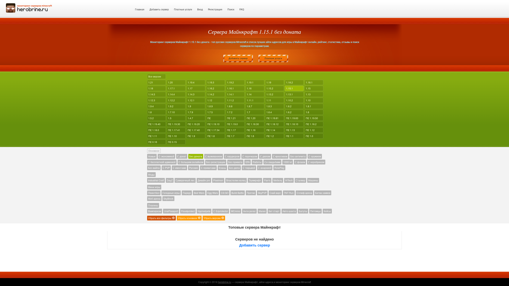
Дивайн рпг (204, 180)
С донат (181, 156)
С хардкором (232, 156)
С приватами (208, 167)
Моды (151, 174)
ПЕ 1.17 (231, 130)
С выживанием (213, 156)
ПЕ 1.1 (289, 136)
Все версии (154, 76)
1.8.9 (210, 106)
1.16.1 (230, 88)
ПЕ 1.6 (250, 136)
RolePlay (279, 167)
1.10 (308, 100)
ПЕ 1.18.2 (311, 124)
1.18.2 (289, 82)
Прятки (251, 192)
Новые (152, 156)
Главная (139, 9)
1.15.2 (269, 88)
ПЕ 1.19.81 (272, 118)
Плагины (153, 205)
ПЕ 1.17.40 (194, 130)
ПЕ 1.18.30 (253, 124)
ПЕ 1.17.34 (213, 130)
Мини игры (154, 187)
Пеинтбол (153, 192)
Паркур (187, 192)
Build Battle (237, 192)
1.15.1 (289, 88)
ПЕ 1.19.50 (312, 118)
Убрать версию (212, 218)
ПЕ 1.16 (251, 130)
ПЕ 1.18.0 (153, 130)
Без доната (195, 156)
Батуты (303, 211)
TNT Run (289, 192)
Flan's (267, 180)
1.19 (268, 82)
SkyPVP (262, 192)
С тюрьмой (249, 167)
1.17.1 (171, 88)
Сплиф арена (304, 192)
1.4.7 (190, 118)
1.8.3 (269, 106)
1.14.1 (230, 94)
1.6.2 (288, 112)
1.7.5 (210, 112)
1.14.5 (151, 94)
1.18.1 (309, 82)
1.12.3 (151, 100)
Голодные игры (171, 192)
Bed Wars (199, 192)
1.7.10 (171, 112)
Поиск (230, 9)
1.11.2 (230, 100)
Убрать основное (188, 218)
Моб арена (154, 198)
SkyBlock (168, 198)
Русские (193, 167)
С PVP (166, 167)
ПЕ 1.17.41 (174, 130)
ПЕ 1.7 (230, 136)
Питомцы (315, 211)
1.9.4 (151, 106)
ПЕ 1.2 (270, 136)
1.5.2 (151, 118)
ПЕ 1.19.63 (292, 118)
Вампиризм (154, 211)
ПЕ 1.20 (251, 118)
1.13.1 (289, 94)
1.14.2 (210, 94)
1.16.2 (210, 88)
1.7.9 (190, 112)
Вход (200, 9)
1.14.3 (191, 94)
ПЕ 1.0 (309, 136)
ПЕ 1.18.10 (292, 124)
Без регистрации (215, 162)
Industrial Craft (156, 180)
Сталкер (300, 180)
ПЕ (209, 118)
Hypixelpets (204, 211)
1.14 (249, 94)
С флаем (300, 162)
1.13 (308, 94)
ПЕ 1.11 (152, 136)
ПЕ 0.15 (172, 142)
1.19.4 (191, 82)
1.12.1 (191, 100)
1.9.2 (170, 106)
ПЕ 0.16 (152, 142)
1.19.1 (250, 82)
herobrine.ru (224, 282)
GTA (247, 162)
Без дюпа (234, 167)
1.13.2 (269, 94)
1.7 (248, 112)
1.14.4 (171, 94)
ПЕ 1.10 (172, 136)
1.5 (169, 118)
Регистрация (215, 9)
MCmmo (235, 211)
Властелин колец (236, 180)
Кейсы (327, 211)
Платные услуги (183, 9)
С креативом (280, 156)
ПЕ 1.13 (290, 130)
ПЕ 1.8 (211, 136)
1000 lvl (287, 162)
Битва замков (322, 192)
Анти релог (249, 211)
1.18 (150, 88)
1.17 (190, 88)
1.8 (150, 112)
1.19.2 (230, 82)
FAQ (241, 9)
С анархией (264, 167)
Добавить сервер (159, 9)
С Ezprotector (220, 211)
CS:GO (224, 192)
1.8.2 (288, 106)
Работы (257, 162)
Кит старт (274, 211)
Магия (262, 211)
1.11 (268, 100)
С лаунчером (249, 156)
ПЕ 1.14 (270, 130)
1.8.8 (229, 106)
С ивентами (179, 167)
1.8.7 (249, 106)
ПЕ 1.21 (231, 118)
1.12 (209, 100)
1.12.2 (171, 100)
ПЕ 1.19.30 (174, 124)
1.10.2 (289, 100)
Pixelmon (218, 180)
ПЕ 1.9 (191, 136)
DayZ (170, 180)
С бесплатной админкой (162, 162)
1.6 (307, 112)
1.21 (150, 82)
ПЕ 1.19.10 (213, 124)
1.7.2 (229, 112)
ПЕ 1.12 (310, 130)
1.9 (189, 106)
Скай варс (275, 192)
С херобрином (316, 162)
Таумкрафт (255, 180)
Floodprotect (188, 211)
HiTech (289, 180)
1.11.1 (250, 100)
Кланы (222, 167)
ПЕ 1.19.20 (194, 124)
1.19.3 (210, 82)
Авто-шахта (289, 211)
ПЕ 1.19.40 (154, 124)
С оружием (315, 156)
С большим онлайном (191, 162)
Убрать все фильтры (160, 218)
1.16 (249, 88)
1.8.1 (308, 106)
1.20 (170, 82)
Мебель (277, 180)
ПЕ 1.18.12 (272, 124)
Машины (313, 180)
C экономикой (166, 156)
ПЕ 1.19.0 (232, 124)
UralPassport (171, 211)
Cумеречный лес (185, 180)
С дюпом (265, 156)
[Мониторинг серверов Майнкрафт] (29, 7)
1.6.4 (269, 112)
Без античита (298, 156)
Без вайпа (154, 167)
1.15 (308, 88)
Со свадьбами (272, 162)
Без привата (235, 162)
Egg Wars (212, 192)
